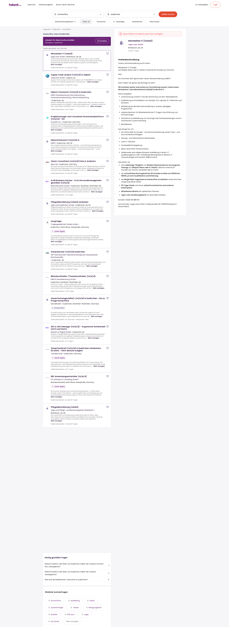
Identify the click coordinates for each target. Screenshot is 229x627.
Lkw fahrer (55, 621)
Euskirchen (56, 29)
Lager (86, 614)
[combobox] (78, 14)
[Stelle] (76, 14)
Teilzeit (76, 607)
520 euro (70, 614)
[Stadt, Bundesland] (129, 14)
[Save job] (107, 54)
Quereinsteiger (57, 607)
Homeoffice (56, 600)
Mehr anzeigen (56, 64)
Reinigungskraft (95, 607)
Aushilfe (54, 614)
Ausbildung (75, 600)
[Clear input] (101, 14)
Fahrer (92, 600)
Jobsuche (46, 29)
